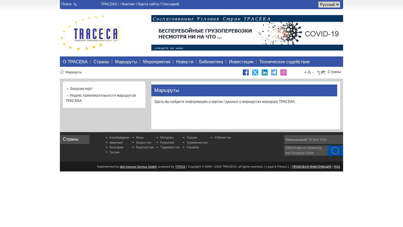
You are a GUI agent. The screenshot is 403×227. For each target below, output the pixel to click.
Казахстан (143, 142)
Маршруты (73, 72)
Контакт (128, 4)
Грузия (114, 152)
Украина (192, 147)
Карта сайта (148, 4)
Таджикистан (170, 147)
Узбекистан (222, 137)
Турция (191, 137)
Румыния (167, 142)
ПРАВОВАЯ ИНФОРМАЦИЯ (311, 166)
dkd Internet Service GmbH (138, 166)
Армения (116, 142)
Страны (334, 72)
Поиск (66, 4)
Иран (140, 137)
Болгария (116, 147)
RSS (337, 166)
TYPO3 (180, 166)
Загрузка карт (81, 89)
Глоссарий (170, 4)
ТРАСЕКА (109, 4)
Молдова (166, 137)
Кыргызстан (145, 147)
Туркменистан (197, 142)
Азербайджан (119, 137)
